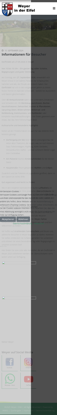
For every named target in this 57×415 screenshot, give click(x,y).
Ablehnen (23, 219)
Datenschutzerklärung (22, 223)
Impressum (39, 223)
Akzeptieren (8, 219)
